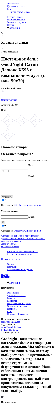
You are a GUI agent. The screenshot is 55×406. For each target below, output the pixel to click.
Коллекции (15, 28)
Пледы (10, 25)
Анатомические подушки (20, 269)
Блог (9, 9)
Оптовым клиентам (17, 306)
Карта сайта (15, 241)
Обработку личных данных (27, 205)
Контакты (12, 301)
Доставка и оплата (16, 6)
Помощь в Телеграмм (17, 314)
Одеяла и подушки (16, 22)
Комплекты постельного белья (22, 251)
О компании (13, 3)
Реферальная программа (19, 303)
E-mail (31, 176)
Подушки (12, 267)
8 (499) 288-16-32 (9, 330)
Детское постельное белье (20, 254)
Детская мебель (14, 17)
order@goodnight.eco (11, 327)
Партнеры (12, 309)
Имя (30, 165)
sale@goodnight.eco (10, 322)
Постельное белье (16, 19)
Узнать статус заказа (19, 12)
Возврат (11, 298)
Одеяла (10, 264)
